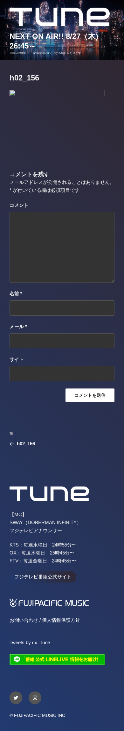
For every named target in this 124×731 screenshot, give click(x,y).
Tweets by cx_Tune (30, 642)
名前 (16, 293)
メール (18, 326)
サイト (17, 359)
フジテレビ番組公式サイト (43, 576)
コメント (19, 205)
